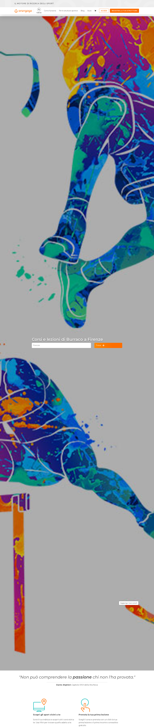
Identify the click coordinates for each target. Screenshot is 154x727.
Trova (98, 345)
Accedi (104, 11)
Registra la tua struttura (124, 11)
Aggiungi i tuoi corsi (128, 603)
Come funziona (50, 11)
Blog (82, 11)
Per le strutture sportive (68, 11)
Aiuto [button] (89, 11)
